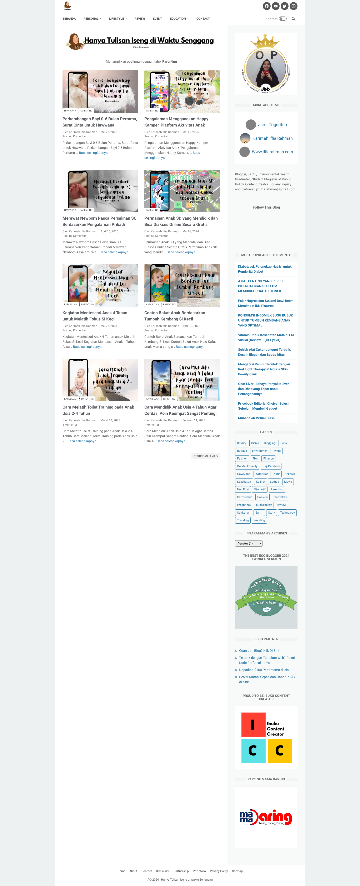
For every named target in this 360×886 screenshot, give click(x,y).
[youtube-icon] (275, 6)
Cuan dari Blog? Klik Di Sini (259, 651)
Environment (260, 450)
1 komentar (69, 424)
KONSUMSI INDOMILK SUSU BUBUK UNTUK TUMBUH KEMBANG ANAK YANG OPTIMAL (265, 320)
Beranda (69, 18)
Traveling (243, 520)
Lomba (274, 481)
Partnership (244, 497)
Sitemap (237, 871)
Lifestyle (116, 18)
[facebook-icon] (266, 6)
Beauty (241, 443)
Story (271, 512)
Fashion (242, 458)
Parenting (86, 110)
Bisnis (255, 443)
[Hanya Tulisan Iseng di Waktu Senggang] (70, 6)
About (133, 871)
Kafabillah (70, 304)
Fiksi (255, 458)
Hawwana (70, 110)
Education (178, 18)
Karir (277, 474)
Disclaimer (162, 871)
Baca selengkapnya (93, 153)
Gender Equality (247, 466)
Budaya (242, 450)
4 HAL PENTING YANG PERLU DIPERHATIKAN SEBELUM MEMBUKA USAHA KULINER (260, 286)
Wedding (259, 520)
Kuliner (260, 481)
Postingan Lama (205, 456)
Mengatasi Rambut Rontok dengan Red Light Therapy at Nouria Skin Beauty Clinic (264, 369)
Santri (259, 512)
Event (157, 18)
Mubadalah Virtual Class (256, 418)
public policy (264, 504)
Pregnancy (244, 504)
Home (121, 871)
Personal (91, 18)
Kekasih (290, 474)
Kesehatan (244, 481)
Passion (262, 497)
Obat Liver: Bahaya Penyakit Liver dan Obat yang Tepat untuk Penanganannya (263, 389)
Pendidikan (280, 497)
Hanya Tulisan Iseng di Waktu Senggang (187, 879)
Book (283, 443)
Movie (288, 481)
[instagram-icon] (293, 6)
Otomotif (260, 489)
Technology (287, 512)
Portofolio (199, 871)
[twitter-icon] (284, 6)
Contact (203, 18)
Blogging (269, 443)
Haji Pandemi (271, 466)
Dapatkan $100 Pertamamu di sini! (264, 670)
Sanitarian (243, 512)
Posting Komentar (74, 136)
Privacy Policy (219, 871)
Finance (268, 458)
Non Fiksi (243, 489)
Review (140, 18)
